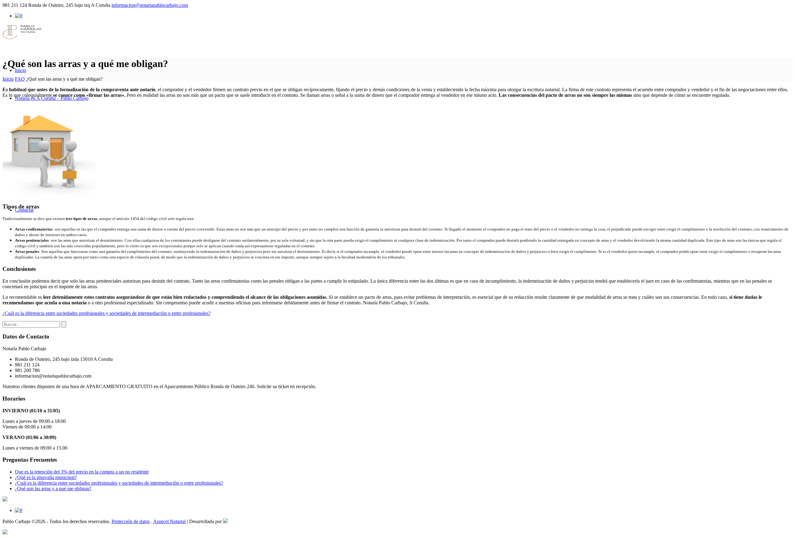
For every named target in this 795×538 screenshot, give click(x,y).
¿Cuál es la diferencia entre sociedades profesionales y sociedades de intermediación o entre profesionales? (106, 313)
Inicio (8, 79)
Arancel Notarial (169, 521)
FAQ (20, 79)
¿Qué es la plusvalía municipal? (46, 477)
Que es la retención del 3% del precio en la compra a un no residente (82, 471)
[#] (18, 15)
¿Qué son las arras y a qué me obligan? (53, 488)
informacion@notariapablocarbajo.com (149, 5)
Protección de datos (130, 521)
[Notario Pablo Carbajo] (21, 37)
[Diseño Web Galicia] (225, 521)
